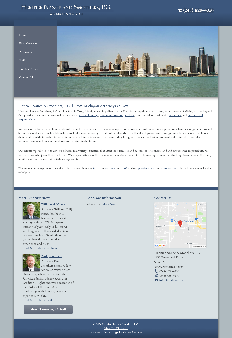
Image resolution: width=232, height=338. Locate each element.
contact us (170, 168)
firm (95, 168)
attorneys (110, 168)
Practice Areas (28, 69)
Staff (22, 60)
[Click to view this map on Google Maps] (180, 246)
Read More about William (40, 248)
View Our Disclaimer (116, 328)
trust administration (111, 115)
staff (124, 168)
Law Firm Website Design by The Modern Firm (116, 332)
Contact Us (26, 77)
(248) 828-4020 (198, 10)
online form (108, 204)
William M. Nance (53, 204)
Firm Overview (29, 43)
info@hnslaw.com (171, 280)
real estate (175, 115)
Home (23, 35)
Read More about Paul (37, 300)
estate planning (88, 115)
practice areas (146, 168)
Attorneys (25, 52)
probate (129, 115)
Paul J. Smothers (51, 256)
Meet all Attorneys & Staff (48, 309)
